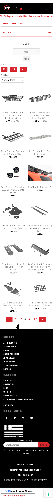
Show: (4, 64)
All (23, 69)
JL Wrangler (9, 357)
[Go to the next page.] (42, 319)
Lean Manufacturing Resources (18, 399)
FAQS (5, 387)
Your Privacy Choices (22, 491)
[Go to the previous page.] (9, 319)
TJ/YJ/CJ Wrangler (12, 365)
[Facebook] (6, 418)
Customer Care (25, 475)
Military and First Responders (25, 469)
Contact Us (8, 384)
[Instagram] (23, 418)
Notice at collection (14, 495)
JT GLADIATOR (9, 346)
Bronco (7, 369)
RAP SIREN (8, 405)
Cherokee (8, 350)
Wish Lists (8, 391)
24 (13, 69)
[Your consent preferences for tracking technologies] (48, 494)
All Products (10, 342)
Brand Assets (10, 395)
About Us (7, 380)
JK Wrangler (9, 361)
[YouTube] (31, 418)
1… (16, 319)
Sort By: (4, 75)
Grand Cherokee (11, 354)
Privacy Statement (25, 464)
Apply (26, 58)
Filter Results (9, 32)
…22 (35, 319)
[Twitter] (15, 418)
